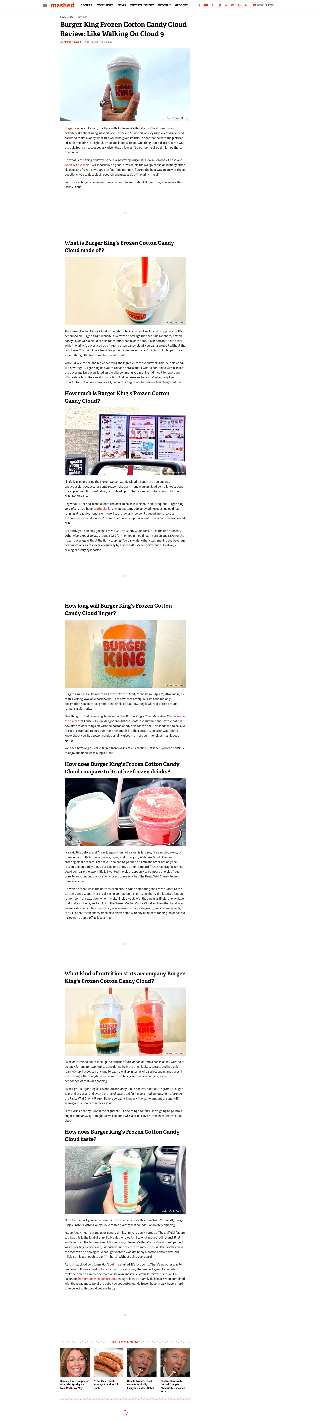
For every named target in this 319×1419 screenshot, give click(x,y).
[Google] (239, 6)
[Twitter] (213, 6)
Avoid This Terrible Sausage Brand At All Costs (106, 1384)
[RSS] (246, 6)
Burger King (72, 128)
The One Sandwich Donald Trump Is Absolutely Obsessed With (172, 1386)
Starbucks (100, 509)
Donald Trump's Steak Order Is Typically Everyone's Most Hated (140, 1384)
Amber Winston (72, 41)
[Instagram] (219, 6)
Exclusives (67, 17)
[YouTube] (206, 6)
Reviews (82, 17)
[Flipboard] (233, 6)
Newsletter (265, 5)
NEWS (122, 5)
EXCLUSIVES (105, 5)
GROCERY (181, 5)
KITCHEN (164, 5)
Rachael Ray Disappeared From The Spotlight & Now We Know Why (74, 1384)
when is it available (77, 165)
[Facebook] (199, 6)
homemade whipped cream (96, 1279)
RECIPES (86, 5)
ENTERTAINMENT (142, 5)
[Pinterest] (226, 6)
